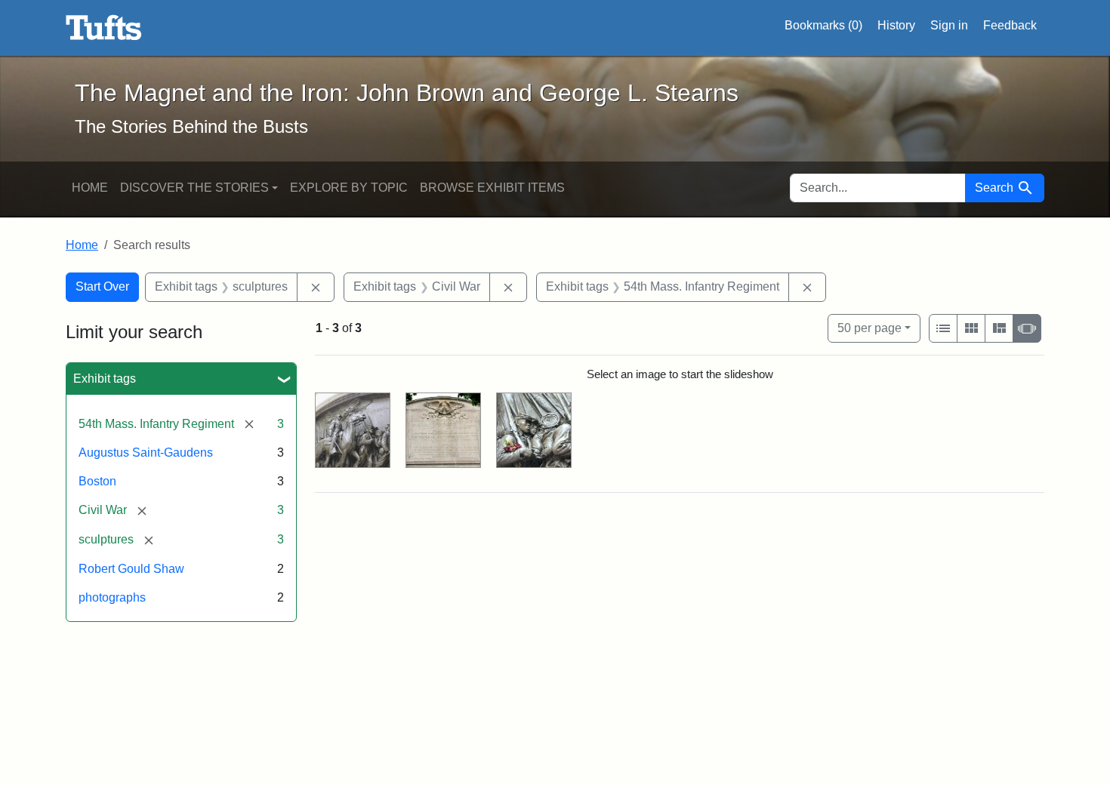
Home (90, 187)
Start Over (102, 286)
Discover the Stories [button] (194, 187)
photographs (112, 597)
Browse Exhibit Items (492, 187)
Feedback (1010, 25)
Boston (97, 481)
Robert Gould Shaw (131, 568)
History (896, 25)
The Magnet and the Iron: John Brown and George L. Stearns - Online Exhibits (104, 28)
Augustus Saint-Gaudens (146, 452)
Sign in (949, 25)
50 (869, 327)
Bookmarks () (823, 25)
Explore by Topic (349, 187)
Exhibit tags (104, 378)
